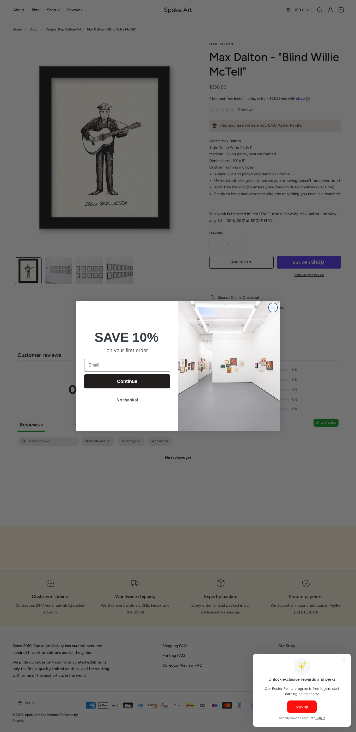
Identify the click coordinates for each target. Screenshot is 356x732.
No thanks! (127, 400)
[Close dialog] (273, 307)
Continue (127, 381)
